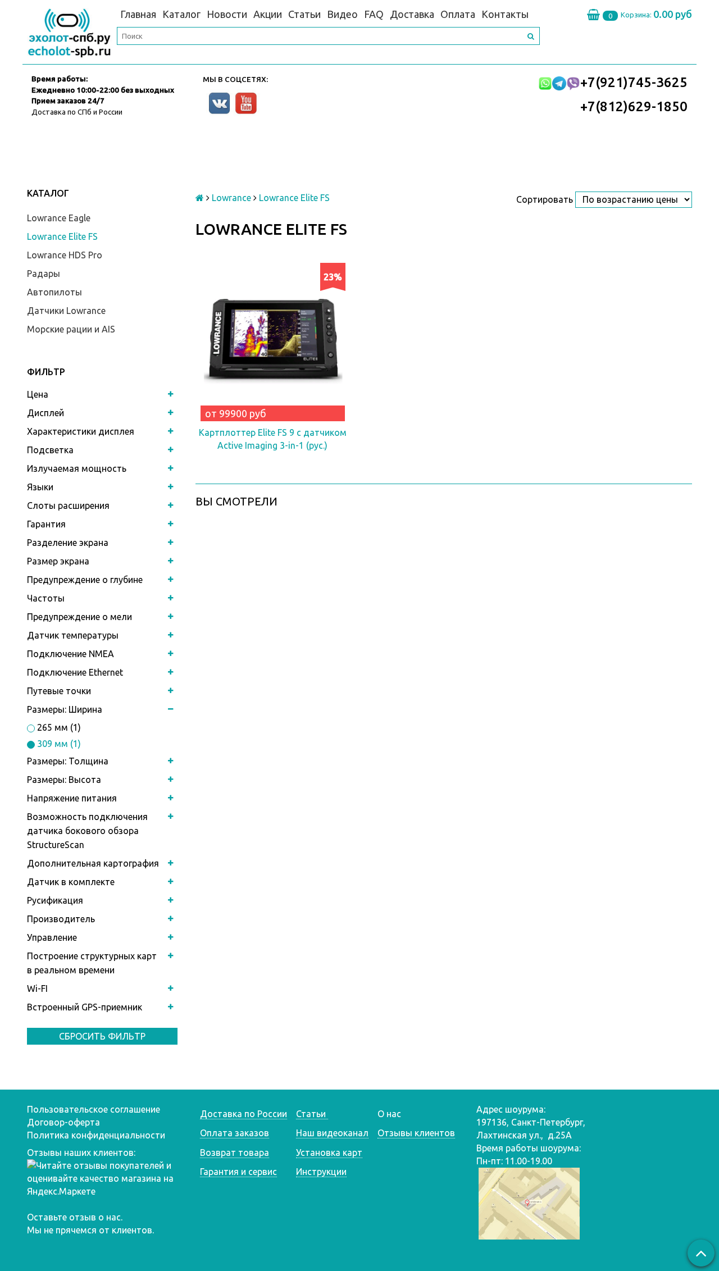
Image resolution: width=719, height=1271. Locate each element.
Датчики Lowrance (66, 311)
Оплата (457, 14)
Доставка (412, 14)
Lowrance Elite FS (62, 236)
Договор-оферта (63, 1122)
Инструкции (321, 1172)
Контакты (505, 14)
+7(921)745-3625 (634, 82)
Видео (342, 14)
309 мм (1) (58, 744)
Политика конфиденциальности (96, 1135)
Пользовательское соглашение (93, 1109)
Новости (227, 14)
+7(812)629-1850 (634, 106)
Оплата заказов (234, 1133)
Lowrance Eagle (58, 218)
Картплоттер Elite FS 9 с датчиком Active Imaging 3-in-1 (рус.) (273, 438)
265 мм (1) (58, 727)
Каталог (181, 14)
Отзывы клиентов (416, 1133)
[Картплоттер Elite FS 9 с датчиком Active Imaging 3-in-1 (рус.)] (272, 340)
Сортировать (544, 199)
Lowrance (231, 198)
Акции (267, 14)
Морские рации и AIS (71, 329)
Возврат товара (234, 1152)
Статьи (304, 14)
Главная (138, 14)
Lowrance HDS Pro (64, 255)
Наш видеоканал (332, 1133)
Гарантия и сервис (238, 1172)
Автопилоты (54, 292)
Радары (43, 273)
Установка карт (329, 1152)
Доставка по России (243, 1114)
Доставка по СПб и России (76, 112)
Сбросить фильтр (102, 1036)
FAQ (374, 14)
